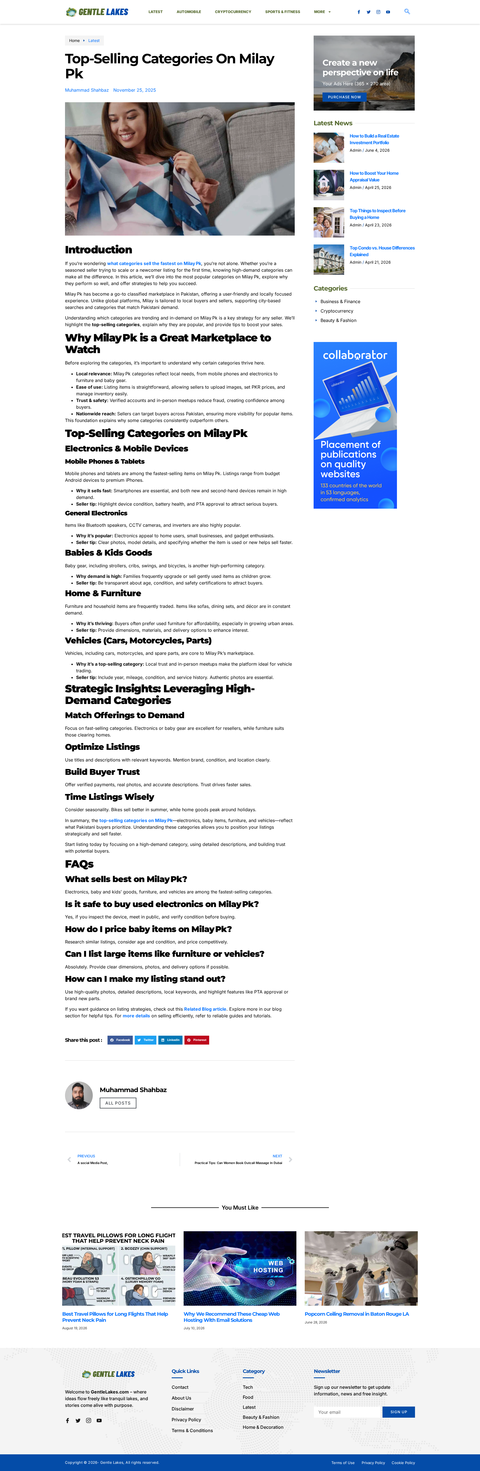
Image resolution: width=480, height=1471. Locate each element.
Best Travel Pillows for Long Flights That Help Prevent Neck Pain (115, 1317)
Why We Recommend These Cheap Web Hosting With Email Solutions (231, 1317)
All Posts (118, 1103)
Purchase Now (344, 97)
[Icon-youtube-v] (388, 12)
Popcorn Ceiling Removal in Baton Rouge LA (357, 1314)
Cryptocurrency (233, 11)
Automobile (189, 11)
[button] (407, 12)
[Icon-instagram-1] (378, 12)
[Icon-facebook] (359, 12)
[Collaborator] (355, 507)
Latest (156, 11)
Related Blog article (205, 1009)
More (319, 11)
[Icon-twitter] (368, 12)
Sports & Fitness (282, 11)
